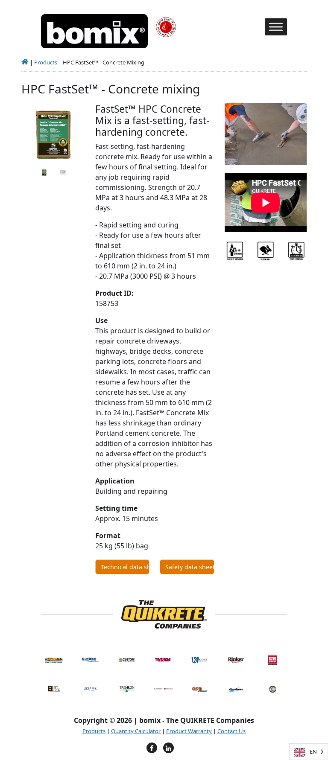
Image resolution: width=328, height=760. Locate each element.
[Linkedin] (168, 748)
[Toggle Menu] (276, 27)
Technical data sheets (125, 567)
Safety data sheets (189, 567)
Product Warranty (189, 731)
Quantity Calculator (136, 731)
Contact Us (231, 731)
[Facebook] (151, 748)
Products (45, 62)
